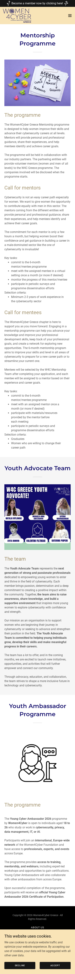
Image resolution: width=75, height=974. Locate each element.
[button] (70, 15)
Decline (20, 965)
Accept (55, 965)
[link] (17, 15)
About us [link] (37, 927)
